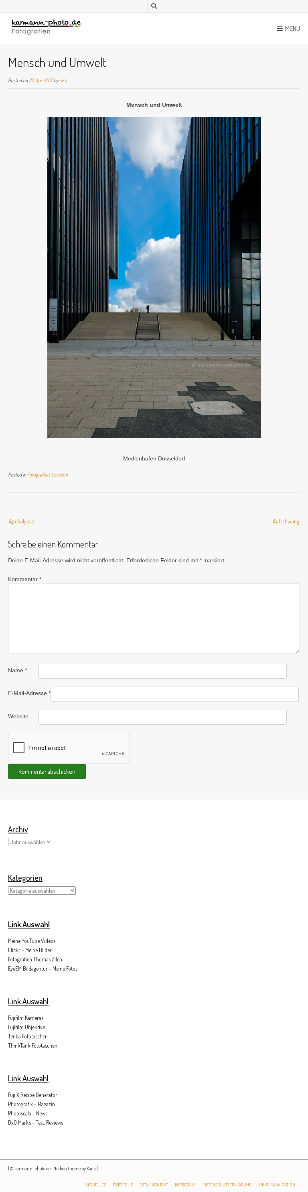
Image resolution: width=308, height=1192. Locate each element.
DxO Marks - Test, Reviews (35, 1122)
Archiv (18, 829)
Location (59, 474)
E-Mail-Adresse (29, 693)
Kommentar (24, 579)
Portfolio (123, 1185)
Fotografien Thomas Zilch (35, 959)
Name (17, 670)
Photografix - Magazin (31, 1104)
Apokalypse (21, 521)
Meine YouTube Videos (31, 940)
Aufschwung (286, 521)
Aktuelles (95, 1185)
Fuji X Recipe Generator (32, 1094)
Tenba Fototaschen (28, 1036)
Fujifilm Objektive (26, 1027)
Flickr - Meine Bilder (30, 950)
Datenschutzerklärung (227, 1185)
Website (18, 716)
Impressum (186, 1185)
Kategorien (25, 877)
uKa (63, 80)
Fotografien (38, 474)
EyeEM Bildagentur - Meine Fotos (42, 968)
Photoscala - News (27, 1113)
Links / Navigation (277, 1185)
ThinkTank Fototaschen (32, 1045)
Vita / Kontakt (154, 1185)
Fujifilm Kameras (25, 1017)
